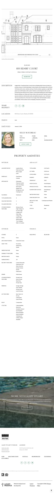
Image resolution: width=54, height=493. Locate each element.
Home (3, 456)
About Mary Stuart (13, 456)
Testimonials (47, 456)
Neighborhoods (36, 456)
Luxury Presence (32, 484)
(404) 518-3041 (5, 448)
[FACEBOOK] (21, 462)
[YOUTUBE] (32, 462)
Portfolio (25, 456)
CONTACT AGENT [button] (25, 144)
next (9, 54)
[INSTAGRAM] (25, 462)
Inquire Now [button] (27, 76)
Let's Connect (5, 458)
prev (6, 54)
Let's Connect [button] (27, 407)
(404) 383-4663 (5, 449)
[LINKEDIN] (28, 462)
